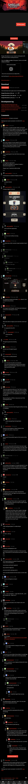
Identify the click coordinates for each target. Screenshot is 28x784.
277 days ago (14, 314)
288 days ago (12, 372)
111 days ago (13, 240)
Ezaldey (6, 339)
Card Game (10, 779)
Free (13, 779)
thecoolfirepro (8, 240)
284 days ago (14, 354)
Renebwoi (7, 372)
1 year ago (13, 463)
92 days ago (15, 173)
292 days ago (13, 387)
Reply (4, 136)
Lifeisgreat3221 (8, 275)
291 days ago (12, 379)
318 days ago (11, 434)
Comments (19, 783)
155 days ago (15, 262)
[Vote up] (1, 125)
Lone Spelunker (8, 426)
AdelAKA (7, 591)
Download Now (14, 38)
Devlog (25, 783)
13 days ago (11, 125)
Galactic (6, 626)
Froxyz (8, 576)
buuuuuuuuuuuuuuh (10, 659)
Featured (5, 779)
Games (2, 779)
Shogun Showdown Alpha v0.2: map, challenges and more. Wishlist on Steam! (10, 105)
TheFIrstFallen (9, 498)
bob (8, 643)
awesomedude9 (8, 314)
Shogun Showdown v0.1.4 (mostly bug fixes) (11, 107)
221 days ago (14, 275)
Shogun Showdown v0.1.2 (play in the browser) (9, 110)
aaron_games (7, 524)
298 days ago (11, 404)
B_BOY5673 (7, 305)
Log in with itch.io (5, 118)
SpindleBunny (7, 489)
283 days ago (13, 346)
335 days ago (11, 443)
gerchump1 (7, 140)
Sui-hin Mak (7, 546)
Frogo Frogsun (8, 531)
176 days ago (14, 249)
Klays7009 (7, 379)
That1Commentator (10, 715)
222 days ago (12, 297)
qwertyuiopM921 (8, 173)
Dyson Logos (7, 387)
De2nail (6, 160)
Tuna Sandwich (14, 745)
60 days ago (13, 151)
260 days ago (13, 305)
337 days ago (15, 455)
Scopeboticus (7, 708)
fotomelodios (7, 699)
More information (5, 80)
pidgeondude (7, 538)
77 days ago (11, 160)
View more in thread (12, 756)
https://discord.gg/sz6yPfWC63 (16, 76)
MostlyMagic (7, 600)
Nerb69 (6, 584)
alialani (6, 443)
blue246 (6, 125)
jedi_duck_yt (7, 346)
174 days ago (15, 256)
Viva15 (6, 434)
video (19, 299)
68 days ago (16, 332)
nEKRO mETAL (8, 463)
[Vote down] (1, 127)
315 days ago (14, 426)
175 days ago (12, 360)
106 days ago (15, 187)
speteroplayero (8, 474)
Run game (22, 24)
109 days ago (16, 325)
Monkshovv (7, 482)
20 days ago (12, 140)
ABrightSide (7, 297)
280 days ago (11, 339)
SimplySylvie (7, 151)
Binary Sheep (7, 760)
